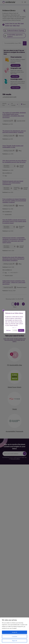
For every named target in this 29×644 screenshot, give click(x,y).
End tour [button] (8, 330)
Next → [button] (21, 330)
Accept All (14, 632)
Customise (14, 636)
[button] (14, 327)
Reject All (14, 640)
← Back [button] (15, 330)
